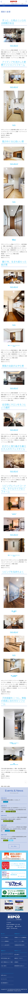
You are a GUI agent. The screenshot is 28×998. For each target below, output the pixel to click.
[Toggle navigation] (26, 1)
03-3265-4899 (10, 926)
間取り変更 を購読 (5, 786)
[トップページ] (13, 1)
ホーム (4, 5)
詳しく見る (13, 846)
